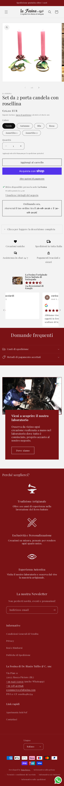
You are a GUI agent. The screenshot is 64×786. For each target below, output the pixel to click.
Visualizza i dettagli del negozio (22, 195)
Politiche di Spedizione (18, 655)
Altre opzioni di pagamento (32, 178)
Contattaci (11, 719)
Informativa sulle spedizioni (33, 779)
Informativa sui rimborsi (49, 774)
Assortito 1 (11, 132)
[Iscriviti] (54, 610)
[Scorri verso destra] (38, 87)
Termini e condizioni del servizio (21, 774)
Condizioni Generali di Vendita (22, 633)
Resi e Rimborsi (14, 647)
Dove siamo (23, 450)
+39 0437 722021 (15, 681)
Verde (9, 125)
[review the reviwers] (41, 306)
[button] (6, 12)
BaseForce (26, 770)
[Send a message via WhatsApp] (58, 780)
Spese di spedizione (23, 115)
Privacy (10, 640)
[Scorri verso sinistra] (25, 87)
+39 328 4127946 (15, 685)
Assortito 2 (31, 132)
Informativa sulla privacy (44, 770)
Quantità (6, 140)
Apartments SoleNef (16, 712)
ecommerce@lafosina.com (20, 689)
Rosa (52, 125)
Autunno (25, 125)
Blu (39, 125)
